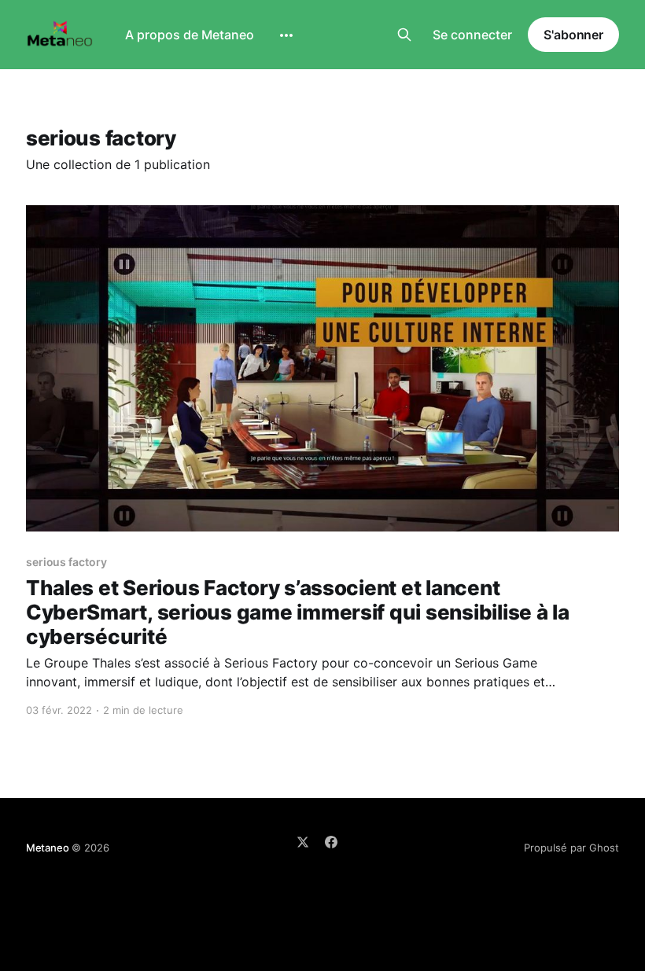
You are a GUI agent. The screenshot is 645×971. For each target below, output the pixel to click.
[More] (286, 35)
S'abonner (573, 34)
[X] (303, 842)
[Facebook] (331, 842)
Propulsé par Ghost (571, 847)
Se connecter (472, 34)
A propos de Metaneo (189, 34)
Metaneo (47, 847)
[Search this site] (404, 34)
